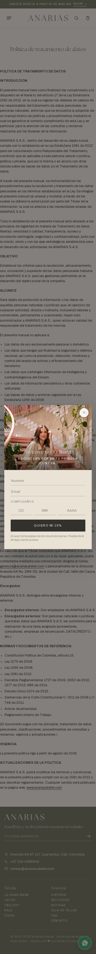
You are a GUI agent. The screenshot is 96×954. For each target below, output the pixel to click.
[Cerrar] (84, 412)
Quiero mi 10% (48, 525)
